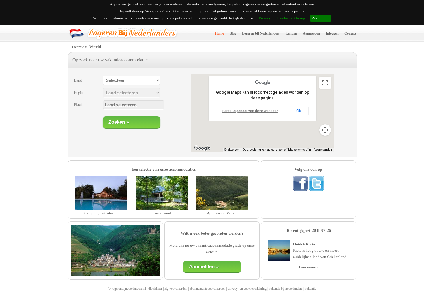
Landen (291, 33)
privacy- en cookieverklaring (247, 289)
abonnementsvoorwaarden (207, 289)
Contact (350, 33)
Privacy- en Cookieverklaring (282, 18)
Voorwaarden (323, 149)
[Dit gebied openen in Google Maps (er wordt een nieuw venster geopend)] (202, 148)
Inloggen (332, 33)
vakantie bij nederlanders (286, 289)
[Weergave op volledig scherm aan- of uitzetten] (325, 83)
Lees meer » (308, 267)
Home (219, 33)
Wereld (95, 47)
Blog (233, 33)
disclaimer (155, 289)
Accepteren (320, 18)
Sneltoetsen (231, 149)
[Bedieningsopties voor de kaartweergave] (325, 130)
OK (298, 111)
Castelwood (162, 213)
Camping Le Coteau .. (101, 213)
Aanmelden (311, 33)
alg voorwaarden (175, 289)
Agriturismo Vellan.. (222, 213)
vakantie (310, 289)
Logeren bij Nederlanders (261, 33)
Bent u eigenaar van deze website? (250, 111)
